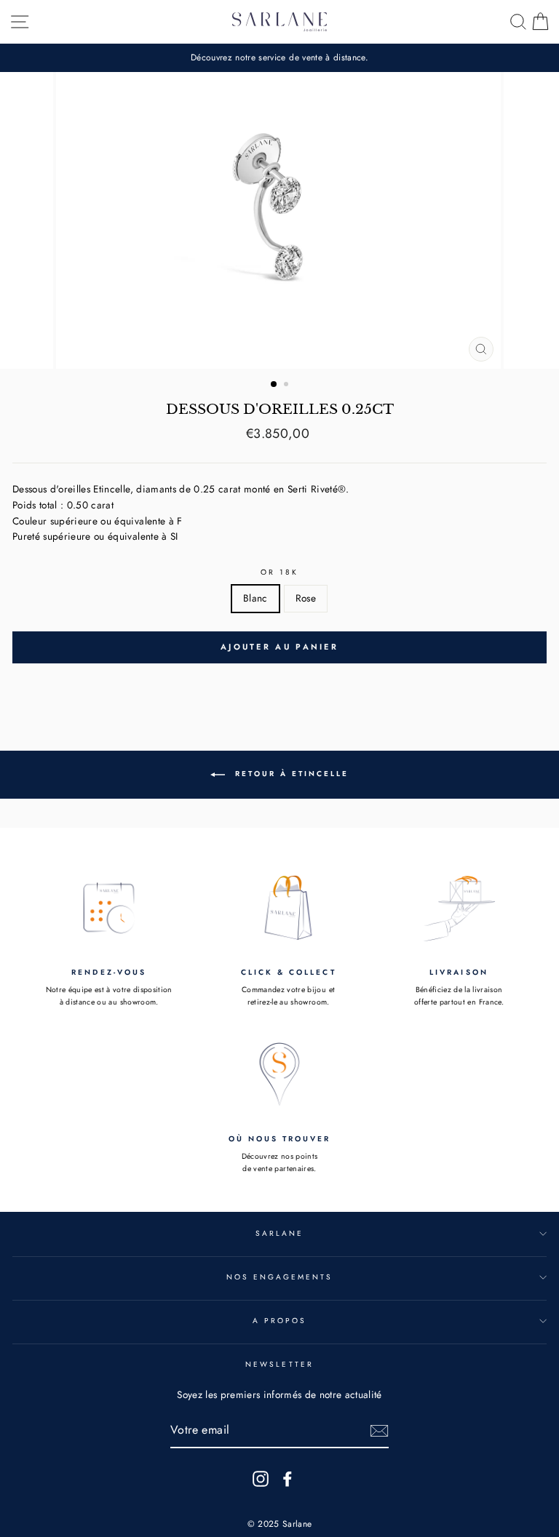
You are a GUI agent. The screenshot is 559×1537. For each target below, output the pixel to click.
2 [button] (287, 385)
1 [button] (274, 384)
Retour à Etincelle (290, 773)
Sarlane (279, 1233)
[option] (279, 58)
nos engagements (279, 1276)
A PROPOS (279, 1320)
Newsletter (279, 1364)
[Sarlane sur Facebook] (288, 1478)
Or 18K (279, 572)
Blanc (255, 598)
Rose (306, 598)
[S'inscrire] (379, 1431)
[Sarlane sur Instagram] (261, 1478)
